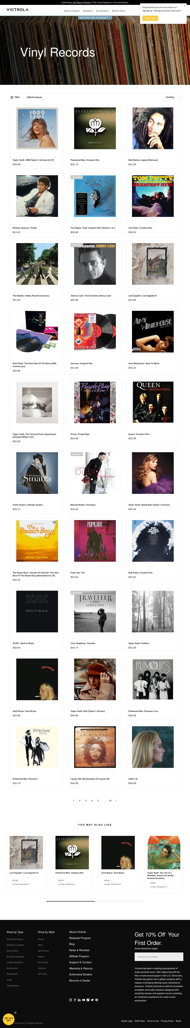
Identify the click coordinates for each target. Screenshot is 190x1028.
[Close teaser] (15, 1012)
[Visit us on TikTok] (88, 1000)
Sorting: (170, 97)
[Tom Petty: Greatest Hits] (153, 196)
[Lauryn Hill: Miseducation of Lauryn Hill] (95, 747)
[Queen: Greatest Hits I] (153, 402)
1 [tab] (70, 901)
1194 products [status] (34, 97)
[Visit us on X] (92, 1000)
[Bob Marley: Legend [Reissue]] (153, 128)
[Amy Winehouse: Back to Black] (153, 331)
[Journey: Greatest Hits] (95, 331)
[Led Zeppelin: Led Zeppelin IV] (153, 264)
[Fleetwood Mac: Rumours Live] (153, 679)
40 (110, 800)
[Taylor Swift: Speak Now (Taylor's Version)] (153, 473)
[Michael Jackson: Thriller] (37, 196)
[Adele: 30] (153, 747)
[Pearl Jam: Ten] (95, 541)
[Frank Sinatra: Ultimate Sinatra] (37, 473)
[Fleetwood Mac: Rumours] (37, 747)
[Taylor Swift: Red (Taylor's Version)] (95, 679)
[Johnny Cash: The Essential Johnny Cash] (95, 264)
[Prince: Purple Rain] (95, 402)
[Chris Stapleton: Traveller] (95, 611)
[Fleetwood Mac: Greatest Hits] (95, 128)
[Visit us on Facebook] (75, 1000)
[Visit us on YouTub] (83, 1000)
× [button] (184, 6)
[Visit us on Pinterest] (96, 1000)
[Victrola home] (17, 10)
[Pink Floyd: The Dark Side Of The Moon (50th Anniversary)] (37, 331)
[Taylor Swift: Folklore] (153, 611)
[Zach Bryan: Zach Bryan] (37, 679)
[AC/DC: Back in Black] (37, 611)
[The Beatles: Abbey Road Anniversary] (37, 264)
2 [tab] (119, 901)
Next (95, 895)
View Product (21, 884)
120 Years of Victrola (81, 2)
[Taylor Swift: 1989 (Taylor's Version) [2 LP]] (37, 128)
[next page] (116, 800)
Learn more (150, 18)
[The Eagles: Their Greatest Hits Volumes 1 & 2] (95, 196)
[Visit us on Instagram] (70, 1000)
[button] (8, 1019)
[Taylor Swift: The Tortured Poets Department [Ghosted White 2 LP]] (37, 402)
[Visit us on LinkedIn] (79, 1000)
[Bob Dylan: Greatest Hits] (153, 541)
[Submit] (180, 956)
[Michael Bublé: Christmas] (95, 473)
